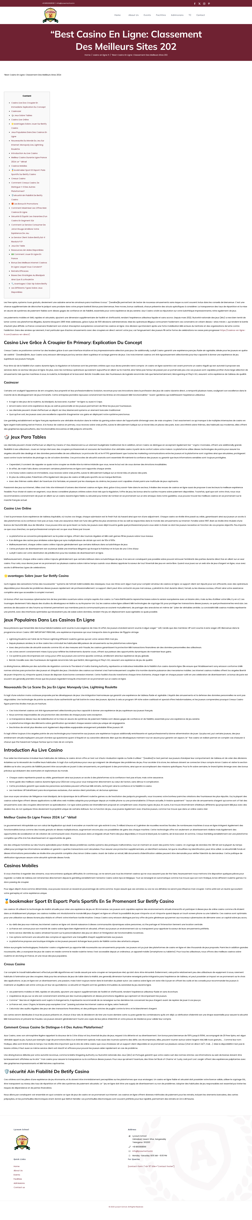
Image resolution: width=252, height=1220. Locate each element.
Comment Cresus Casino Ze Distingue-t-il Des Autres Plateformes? (25, 186)
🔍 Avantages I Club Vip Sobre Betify (29, 283)
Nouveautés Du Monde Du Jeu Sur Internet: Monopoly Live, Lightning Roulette (27, 144)
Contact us (19, 1187)
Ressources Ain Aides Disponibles (27, 250)
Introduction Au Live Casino (24, 153)
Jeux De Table (18, 245)
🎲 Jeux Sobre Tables (21, 115)
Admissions (19, 1183)
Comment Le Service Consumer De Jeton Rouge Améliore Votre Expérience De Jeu (28, 229)
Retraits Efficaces (19, 271)
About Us (18, 1170)
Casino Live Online (20, 119)
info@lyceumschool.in (66, 3)
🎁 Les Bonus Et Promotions (24, 203)
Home (17, 1166)
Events (17, 1174)
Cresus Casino (18, 178)
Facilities (18, 1179)
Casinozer (16, 111)
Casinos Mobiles (19, 165)
